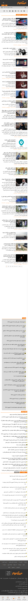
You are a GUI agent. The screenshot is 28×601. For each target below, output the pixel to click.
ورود (6, 5)
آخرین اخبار (24, 599)
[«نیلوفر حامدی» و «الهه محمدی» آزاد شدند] (21, 51)
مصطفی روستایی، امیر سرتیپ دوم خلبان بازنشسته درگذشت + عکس (14, 508)
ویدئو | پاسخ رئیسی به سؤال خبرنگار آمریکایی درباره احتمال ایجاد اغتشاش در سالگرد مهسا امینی (9, 112)
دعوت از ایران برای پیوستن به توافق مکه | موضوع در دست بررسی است (14, 530)
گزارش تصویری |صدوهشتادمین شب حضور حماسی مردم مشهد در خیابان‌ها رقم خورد (14, 354)
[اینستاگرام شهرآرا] (4, 11)
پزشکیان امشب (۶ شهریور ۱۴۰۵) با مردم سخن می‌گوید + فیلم (14, 368)
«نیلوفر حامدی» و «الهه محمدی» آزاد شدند (9, 49)
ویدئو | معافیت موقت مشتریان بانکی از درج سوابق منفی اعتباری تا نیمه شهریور (14, 363)
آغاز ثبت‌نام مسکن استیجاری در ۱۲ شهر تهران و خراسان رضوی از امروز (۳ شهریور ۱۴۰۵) (14, 539)
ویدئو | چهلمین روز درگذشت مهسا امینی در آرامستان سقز (9, 233)
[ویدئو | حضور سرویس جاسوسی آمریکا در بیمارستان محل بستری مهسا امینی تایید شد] (21, 258)
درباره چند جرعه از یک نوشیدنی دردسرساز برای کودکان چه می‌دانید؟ (14, 470)
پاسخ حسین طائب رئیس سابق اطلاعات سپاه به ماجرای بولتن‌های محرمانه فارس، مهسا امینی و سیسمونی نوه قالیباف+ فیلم (9, 155)
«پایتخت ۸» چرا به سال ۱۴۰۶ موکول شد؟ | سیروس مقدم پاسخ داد (14, 424)
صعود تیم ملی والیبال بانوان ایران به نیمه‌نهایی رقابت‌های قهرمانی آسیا (14, 336)
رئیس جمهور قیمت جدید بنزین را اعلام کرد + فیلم (17, 449)
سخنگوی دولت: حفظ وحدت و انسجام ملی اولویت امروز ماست (14, 468)
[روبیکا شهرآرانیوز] (18, 11)
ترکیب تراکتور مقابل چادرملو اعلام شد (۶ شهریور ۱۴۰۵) (15, 407)
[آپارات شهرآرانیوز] (21, 11)
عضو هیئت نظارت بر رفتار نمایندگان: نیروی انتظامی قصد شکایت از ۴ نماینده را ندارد (9, 222)
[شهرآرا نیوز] (22, 2)
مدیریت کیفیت (4, 562)
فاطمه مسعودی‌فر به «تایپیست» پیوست (19, 456)
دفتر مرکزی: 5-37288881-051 (21, 582)
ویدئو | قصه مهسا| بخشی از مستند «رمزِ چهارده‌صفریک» (9, 82)
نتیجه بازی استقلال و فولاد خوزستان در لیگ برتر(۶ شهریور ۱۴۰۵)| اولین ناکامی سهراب (14, 427)
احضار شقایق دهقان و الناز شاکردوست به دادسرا (11, 168)
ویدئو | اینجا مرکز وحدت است (19, 376)
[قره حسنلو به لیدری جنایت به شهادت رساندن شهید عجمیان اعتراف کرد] (21, 36)
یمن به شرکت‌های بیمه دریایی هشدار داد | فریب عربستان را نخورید (14, 358)
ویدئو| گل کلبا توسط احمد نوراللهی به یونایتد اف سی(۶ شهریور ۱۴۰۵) (13, 434)
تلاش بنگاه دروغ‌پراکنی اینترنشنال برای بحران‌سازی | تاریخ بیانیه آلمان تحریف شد (9, 20)
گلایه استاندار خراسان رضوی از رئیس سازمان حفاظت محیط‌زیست (14, 553)
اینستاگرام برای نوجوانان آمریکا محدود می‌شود (18, 414)
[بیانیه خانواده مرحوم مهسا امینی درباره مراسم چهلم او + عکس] (21, 247)
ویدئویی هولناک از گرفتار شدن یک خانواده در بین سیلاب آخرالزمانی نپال (13, 372)
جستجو (13, 567)
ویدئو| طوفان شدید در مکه (21, 445)
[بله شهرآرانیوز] (24, 11)
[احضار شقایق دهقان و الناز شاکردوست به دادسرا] (21, 171)
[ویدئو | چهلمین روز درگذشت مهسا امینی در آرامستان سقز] (21, 236)
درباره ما (25, 562)
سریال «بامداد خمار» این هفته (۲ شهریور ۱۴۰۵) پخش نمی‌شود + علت (14, 483)
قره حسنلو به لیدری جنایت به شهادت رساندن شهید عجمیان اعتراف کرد (9, 34)
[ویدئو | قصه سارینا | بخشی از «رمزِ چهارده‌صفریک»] (21, 75)
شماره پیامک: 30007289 (22, 588)
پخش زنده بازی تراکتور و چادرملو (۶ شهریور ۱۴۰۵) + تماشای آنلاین (14, 326)
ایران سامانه (17, 594)
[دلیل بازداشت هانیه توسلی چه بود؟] (21, 94)
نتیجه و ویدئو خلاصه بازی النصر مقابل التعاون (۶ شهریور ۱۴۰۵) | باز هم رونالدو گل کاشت (14, 417)
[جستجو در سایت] (3, 3)
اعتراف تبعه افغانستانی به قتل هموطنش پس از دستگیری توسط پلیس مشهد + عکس (14, 504)
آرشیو (24, 564)
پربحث (23, 472)
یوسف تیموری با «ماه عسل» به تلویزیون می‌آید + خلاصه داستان (14, 462)
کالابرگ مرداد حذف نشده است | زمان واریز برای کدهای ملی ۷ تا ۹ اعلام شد (14, 496)
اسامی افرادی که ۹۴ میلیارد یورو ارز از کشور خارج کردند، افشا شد (14, 500)
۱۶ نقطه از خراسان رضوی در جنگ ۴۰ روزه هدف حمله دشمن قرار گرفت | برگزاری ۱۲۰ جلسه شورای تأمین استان (14, 549)
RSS (9, 567)
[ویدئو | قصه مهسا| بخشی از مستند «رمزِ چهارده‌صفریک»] (21, 85)
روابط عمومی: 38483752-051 (21, 586)
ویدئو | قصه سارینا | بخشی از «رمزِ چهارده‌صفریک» (9, 72)
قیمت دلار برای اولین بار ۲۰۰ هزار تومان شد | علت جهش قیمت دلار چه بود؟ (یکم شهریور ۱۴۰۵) (14, 544)
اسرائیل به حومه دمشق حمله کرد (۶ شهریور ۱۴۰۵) (16, 340)
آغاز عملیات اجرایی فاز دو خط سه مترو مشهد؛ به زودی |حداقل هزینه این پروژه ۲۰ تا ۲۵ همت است (14, 488)
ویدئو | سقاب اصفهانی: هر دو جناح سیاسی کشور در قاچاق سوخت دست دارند (14, 535)
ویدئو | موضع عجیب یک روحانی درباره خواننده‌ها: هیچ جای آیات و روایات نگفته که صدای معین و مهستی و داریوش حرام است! (14, 516)
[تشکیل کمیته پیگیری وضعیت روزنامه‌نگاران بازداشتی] (21, 143)
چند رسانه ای (8, 599)
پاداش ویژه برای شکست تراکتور (20, 556)
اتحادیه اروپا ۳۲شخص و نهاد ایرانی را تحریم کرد (8, 197)
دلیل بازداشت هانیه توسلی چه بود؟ (9, 91)
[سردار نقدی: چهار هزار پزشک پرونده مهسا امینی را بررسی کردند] (21, 182)
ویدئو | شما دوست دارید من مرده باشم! (9, 60)
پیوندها (20, 564)
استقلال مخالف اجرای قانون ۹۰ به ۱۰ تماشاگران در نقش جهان (15, 492)
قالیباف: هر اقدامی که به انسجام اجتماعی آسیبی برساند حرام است (14, 447)
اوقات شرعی (10, 564)
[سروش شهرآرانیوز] (9, 11)
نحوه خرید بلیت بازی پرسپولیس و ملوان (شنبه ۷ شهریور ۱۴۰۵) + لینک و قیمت (14, 385)
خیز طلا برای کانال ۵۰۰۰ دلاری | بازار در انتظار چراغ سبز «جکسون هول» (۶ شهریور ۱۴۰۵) (15, 380)
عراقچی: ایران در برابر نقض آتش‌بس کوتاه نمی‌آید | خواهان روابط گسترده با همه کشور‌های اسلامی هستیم (14, 465)
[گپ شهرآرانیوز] (12, 11)
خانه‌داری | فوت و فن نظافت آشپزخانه (19, 479)
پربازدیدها (19, 599)
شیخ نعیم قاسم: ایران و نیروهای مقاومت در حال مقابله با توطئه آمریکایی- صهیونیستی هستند (15, 437)
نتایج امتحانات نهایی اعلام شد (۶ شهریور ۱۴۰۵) (16, 322)
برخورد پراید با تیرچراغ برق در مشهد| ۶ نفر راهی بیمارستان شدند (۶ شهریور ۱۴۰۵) (14, 403)
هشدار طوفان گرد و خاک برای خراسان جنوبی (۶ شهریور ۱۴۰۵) (14, 440)
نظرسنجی (18, 567)
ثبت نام (3, 5)
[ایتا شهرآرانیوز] (15, 11)
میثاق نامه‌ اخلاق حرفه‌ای (13, 562)
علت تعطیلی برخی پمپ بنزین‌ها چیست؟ (18, 520)
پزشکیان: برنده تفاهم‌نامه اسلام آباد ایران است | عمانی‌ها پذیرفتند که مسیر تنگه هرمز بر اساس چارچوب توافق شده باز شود (14, 459)
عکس (3, 599)
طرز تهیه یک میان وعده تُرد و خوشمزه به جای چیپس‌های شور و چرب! (15, 452)
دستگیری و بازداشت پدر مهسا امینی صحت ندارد (9, 101)
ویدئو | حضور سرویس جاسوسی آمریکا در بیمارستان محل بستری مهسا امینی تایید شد (9, 256)
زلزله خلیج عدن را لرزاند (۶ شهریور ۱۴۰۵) (17, 398)
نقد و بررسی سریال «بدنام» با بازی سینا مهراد (18, 476)
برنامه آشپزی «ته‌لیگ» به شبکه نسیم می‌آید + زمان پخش (15, 442)
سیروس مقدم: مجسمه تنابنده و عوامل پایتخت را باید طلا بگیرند (14, 513)
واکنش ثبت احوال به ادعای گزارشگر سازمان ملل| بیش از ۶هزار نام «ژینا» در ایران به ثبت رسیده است (9, 207)
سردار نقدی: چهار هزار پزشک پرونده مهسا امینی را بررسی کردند (9, 180)
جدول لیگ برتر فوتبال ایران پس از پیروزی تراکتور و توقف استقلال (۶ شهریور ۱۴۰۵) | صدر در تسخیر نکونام (14, 421)
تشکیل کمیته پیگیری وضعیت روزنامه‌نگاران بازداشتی (10, 140)
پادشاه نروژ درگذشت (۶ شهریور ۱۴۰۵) (18, 395)
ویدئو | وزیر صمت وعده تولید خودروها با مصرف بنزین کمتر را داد (13, 349)
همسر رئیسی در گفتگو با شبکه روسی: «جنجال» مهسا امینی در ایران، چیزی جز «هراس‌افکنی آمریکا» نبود (8, 125)
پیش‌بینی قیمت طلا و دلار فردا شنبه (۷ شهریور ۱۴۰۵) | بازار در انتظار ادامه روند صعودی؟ (14, 390)
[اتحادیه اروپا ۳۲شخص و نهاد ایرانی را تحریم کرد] (21, 199)
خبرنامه (4, 564)
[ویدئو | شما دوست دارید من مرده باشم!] (21, 62)
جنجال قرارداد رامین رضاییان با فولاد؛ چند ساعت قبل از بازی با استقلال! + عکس (14, 345)
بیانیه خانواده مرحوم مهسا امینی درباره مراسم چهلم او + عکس (10, 244)
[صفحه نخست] (13, 598)
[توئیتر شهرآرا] (7, 11)
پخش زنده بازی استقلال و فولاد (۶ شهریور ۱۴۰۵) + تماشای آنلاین (14, 331)
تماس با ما (20, 562)
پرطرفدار (16, 472)
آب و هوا (15, 564)
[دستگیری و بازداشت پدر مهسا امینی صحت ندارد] (21, 104)
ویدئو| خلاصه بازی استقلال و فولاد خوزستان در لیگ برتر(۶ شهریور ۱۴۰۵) (14, 431)
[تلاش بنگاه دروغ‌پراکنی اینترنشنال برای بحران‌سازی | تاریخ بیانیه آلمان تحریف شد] (21, 22)
